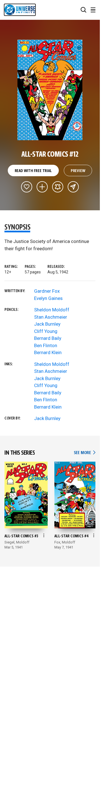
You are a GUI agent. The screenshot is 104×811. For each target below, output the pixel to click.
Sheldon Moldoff (51, 310)
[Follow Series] (57, 186)
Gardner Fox (47, 291)
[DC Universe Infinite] (19, 9)
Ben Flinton (45, 345)
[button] (83, 9)
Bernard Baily (47, 338)
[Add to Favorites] (26, 186)
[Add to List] (42, 186)
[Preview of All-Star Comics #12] (50, 90)
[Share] (73, 186)
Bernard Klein (48, 352)
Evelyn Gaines (48, 298)
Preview (78, 170)
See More (84, 453)
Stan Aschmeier (50, 317)
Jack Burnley (47, 324)
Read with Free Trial (33, 170)
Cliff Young (45, 331)
